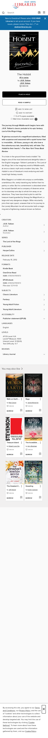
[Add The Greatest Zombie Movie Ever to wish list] (21, 497)
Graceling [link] (29, 486)
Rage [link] (28, 399)
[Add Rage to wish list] (40, 410)
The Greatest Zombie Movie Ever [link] (13, 486)
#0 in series (24, 78)
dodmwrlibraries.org (22, 27)
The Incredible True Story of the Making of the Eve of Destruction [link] (32, 443)
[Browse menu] (44, 12)
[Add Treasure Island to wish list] (21, 454)
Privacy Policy (24, 710)
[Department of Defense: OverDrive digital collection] (24, 5)
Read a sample (24, 103)
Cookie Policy (30, 731)
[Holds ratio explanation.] (36, 119)
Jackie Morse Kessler (34, 403)
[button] (24, 94)
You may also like (11, 368)
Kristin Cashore (33, 490)
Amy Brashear (32, 446)
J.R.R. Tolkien (25, 81)
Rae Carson (12, 403)
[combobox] (19, 12)
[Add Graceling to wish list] (40, 497)
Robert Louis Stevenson (15, 446)
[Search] (3, 12)
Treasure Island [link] (13, 443)
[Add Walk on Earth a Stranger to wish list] (21, 410)
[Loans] (39, 13)
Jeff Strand (12, 490)
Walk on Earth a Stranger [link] (13, 399)
